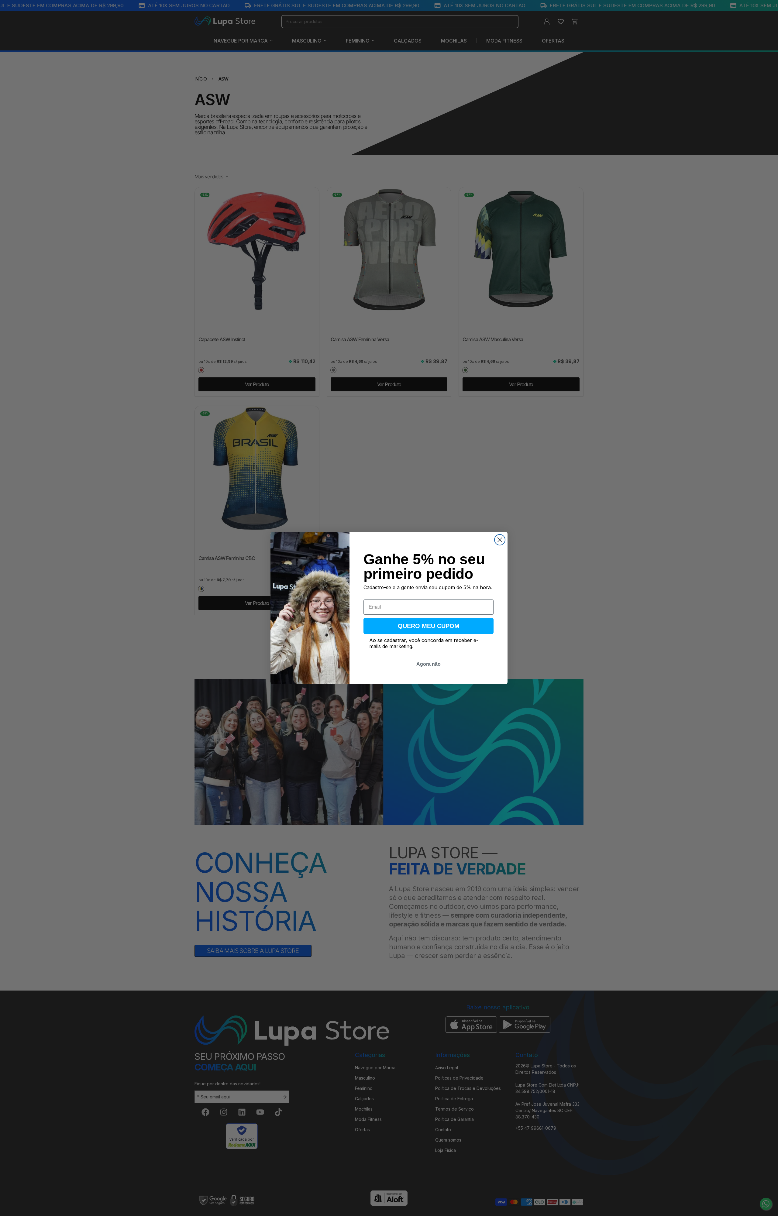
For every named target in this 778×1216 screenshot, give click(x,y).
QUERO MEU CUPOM (429, 626)
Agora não (428, 664)
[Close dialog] (499, 539)
